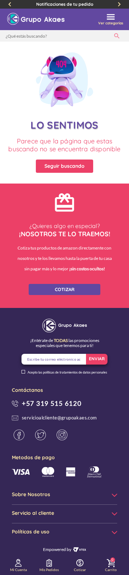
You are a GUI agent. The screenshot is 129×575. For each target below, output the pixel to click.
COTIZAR (65, 289)
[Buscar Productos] (118, 36)
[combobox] (64, 36)
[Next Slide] (119, 4)
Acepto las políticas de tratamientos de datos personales (67, 372)
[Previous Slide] (9, 4)
